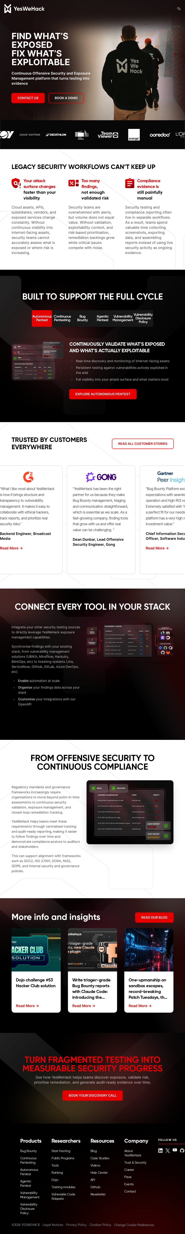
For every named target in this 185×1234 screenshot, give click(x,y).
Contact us (28, 98)
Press (128, 1177)
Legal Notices (53, 1225)
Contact (130, 1191)
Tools (55, 1165)
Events (129, 1184)
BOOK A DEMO (66, 98)
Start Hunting (60, 1151)
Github (95, 1187)
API (93, 1180)
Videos (95, 1165)
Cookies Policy (100, 1225)
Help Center (99, 1172)
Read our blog (154, 917)
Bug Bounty (28, 1151)
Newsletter (98, 1194)
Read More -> (152, 548)
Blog (94, 1151)
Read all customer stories (142, 444)
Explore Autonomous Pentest (102, 394)
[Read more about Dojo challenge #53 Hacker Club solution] (36, 949)
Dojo (54, 1180)
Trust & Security (135, 1162)
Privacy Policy (76, 1225)
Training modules (63, 1187)
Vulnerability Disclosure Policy (28, 1209)
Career (129, 1170)
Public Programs (62, 1158)
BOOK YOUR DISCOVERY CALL (93, 1095)
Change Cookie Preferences (134, 1225)
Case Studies (100, 1158)
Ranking (57, 1172)
